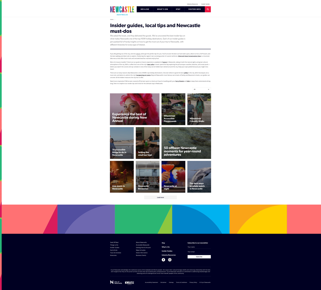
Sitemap (171, 282)
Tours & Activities (115, 253)
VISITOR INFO (194, 9)
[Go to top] (317, 286)
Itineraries (113, 255)
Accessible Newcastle (142, 245)
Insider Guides (205, 4)
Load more (160, 197)
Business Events (141, 255)
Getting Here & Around (143, 247)
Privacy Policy (193, 282)
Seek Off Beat (114, 242)
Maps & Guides (141, 250)
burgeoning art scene (143, 75)
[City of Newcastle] (116, 282)
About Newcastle (141, 242)
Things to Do (114, 245)
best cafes (150, 64)
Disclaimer (163, 282)
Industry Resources (192, 4)
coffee (186, 73)
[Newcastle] (129, 283)
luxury (165, 62)
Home (111, 19)
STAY (178, 9)
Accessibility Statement (151, 282)
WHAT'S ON (162, 9)
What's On (166, 247)
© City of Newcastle (205, 282)
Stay (163, 243)
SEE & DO (145, 9)
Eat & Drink (113, 250)
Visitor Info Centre (141, 253)
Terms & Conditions (181, 282)
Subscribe (199, 257)
